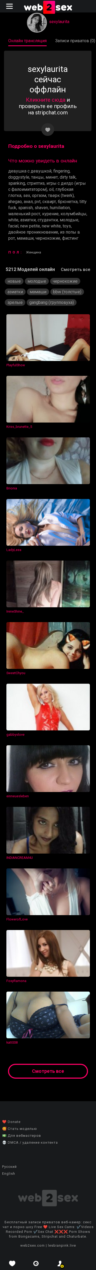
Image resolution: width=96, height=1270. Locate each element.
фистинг (70, 238)
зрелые (15, 302)
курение (50, 213)
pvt (38, 201)
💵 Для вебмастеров (21, 1136)
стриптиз (36, 183)
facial (13, 226)
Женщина (33, 252)
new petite (30, 226)
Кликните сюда (45, 100)
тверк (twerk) (61, 195)
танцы (37, 177)
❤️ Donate (11, 1122)
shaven (41, 207)
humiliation (60, 207)
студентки (48, 219)
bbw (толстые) (67, 291)
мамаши (25, 238)
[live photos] (36, 1263)
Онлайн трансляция (27, 40)
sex (26, 195)
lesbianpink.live (62, 1245)
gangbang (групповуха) (51, 302)
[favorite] (12, 1263)
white (13, 219)
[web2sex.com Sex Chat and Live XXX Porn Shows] (48, 8)
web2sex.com (32, 1245)
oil (51, 189)
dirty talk (68, 177)
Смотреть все (75, 269)
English (8, 1174)
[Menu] (10, 6)
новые (14, 281)
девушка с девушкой (29, 171)
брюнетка (68, 201)
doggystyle (18, 177)
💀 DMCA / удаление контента (30, 1142)
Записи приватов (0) (75, 40)
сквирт (49, 201)
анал (28, 201)
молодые (69, 219)
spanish (25, 207)
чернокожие (47, 238)
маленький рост (24, 213)
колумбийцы (73, 213)
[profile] (60, 1263)
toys (67, 226)
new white (51, 226)
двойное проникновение (33, 232)
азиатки (28, 219)
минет (52, 177)
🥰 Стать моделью (19, 1129)
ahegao (15, 201)
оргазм (39, 195)
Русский (9, 1167)
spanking (16, 183)
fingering (61, 171)
